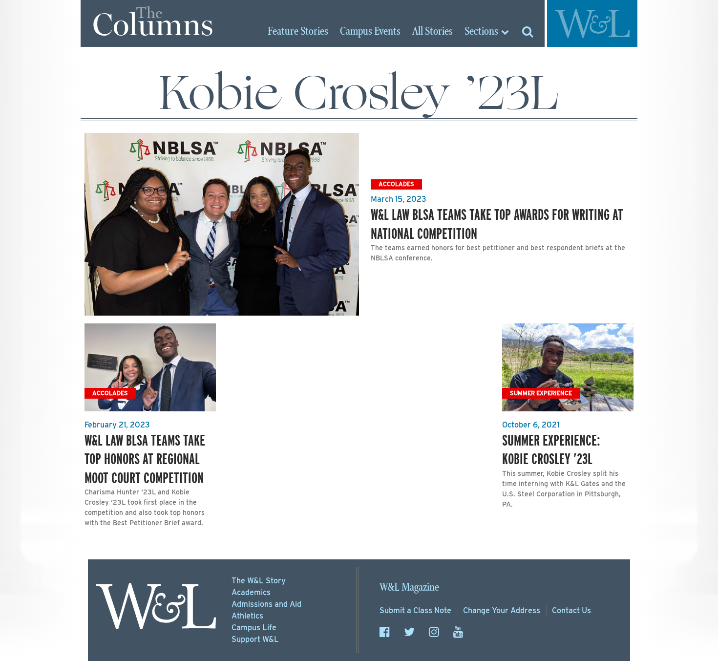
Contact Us (571, 610)
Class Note (415, 610)
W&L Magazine (409, 587)
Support (255, 639)
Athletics (247, 615)
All (432, 32)
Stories (298, 32)
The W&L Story (259, 580)
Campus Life (254, 627)
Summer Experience (541, 393)
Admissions (266, 604)
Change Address (501, 610)
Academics (251, 592)
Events (370, 32)
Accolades (396, 184)
